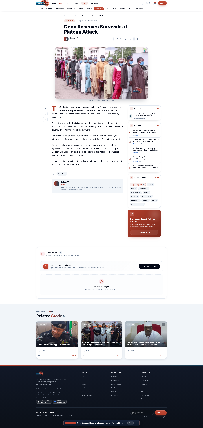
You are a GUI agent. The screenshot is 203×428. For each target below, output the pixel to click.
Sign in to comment (151, 266)
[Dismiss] (136, 423)
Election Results (87, 395)
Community (94, 3)
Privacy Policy (146, 395)
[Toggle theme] (144, 3)
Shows (67, 3)
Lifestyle (89, 8)
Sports (130, 8)
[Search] (149, 3)
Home (54, 3)
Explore (156, 177)
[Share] (136, 39)
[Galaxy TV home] (39, 373)
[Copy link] (131, 39)
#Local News (62, 174)
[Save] (125, 39)
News (61, 3)
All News (40, 8)
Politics (122, 8)
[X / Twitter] (43, 393)
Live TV (84, 391)
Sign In (162, 3)
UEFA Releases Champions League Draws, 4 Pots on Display (100, 423)
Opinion (114, 8)
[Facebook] (38, 393)
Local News (99, 8)
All (158, 108)
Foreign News (71, 8)
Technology (139, 8)
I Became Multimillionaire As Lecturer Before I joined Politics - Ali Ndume (143, 343)
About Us (144, 384)
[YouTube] (54, 393)
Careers (143, 377)
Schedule (75, 3)
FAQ (142, 391)
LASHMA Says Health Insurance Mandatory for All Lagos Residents (101, 343)
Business (49, 8)
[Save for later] (75, 324)
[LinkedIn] (59, 393)
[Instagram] (49, 393)
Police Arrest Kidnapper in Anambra (54, 345)
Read (130, 423)
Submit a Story (145, 232)
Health (81, 8)
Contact (143, 388)
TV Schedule (86, 388)
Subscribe (160, 413)
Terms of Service (147, 399)
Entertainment (59, 8)
